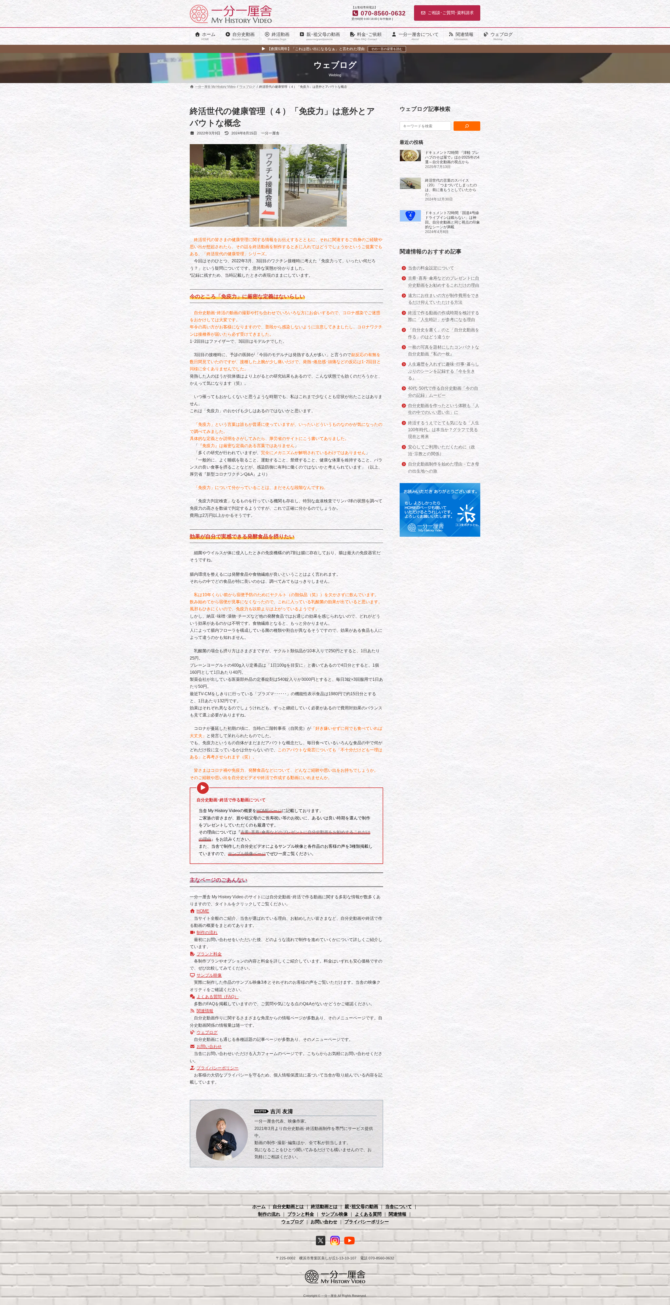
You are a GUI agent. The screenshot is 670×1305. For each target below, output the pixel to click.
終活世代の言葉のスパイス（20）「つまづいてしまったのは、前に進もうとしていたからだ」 (451, 187)
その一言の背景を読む (387, 49)
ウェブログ (207, 1032)
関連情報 (205, 1011)
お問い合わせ (209, 1046)
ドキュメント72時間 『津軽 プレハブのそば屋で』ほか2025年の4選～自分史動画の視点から (452, 157)
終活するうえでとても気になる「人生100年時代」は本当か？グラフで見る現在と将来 (443, 430)
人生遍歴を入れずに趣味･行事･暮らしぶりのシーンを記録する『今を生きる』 (443, 371)
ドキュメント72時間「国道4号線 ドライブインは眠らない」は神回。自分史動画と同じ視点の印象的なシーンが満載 (452, 220)
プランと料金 (209, 954)
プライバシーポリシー (217, 1068)
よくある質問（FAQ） (217, 996)
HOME (203, 911)
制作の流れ (207, 932)
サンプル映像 (209, 975)
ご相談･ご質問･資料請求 (451, 12)
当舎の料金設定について (431, 268)
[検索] (467, 126)
